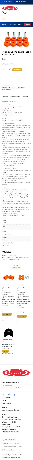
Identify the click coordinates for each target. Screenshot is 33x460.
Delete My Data (15, 457)
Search (28, 24)
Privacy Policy (6, 455)
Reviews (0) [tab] (25, 96)
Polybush (8, 89)
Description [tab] (5, 96)
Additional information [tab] (15, 96)
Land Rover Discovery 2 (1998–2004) (15, 88)
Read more (5, 351)
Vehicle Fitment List (7, 289)
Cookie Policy (6, 457)
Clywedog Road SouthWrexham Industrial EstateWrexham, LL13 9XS (11, 419)
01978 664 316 (7, 403)
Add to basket (17, 69)
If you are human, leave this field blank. (12, 388)
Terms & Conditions (17, 455)
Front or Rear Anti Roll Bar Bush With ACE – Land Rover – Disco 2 (8, 301)
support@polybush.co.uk (10, 410)
